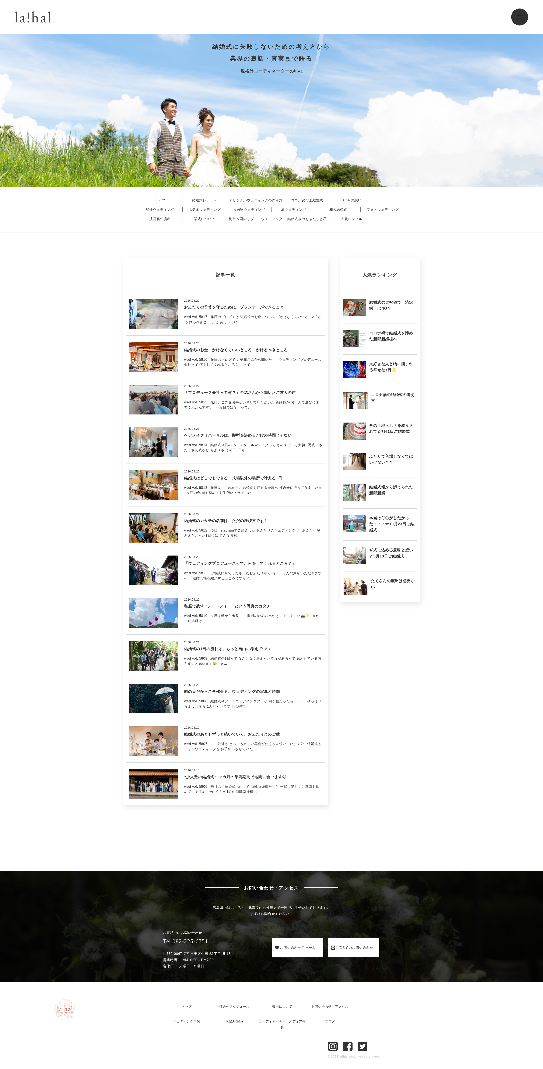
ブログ (330, 1021)
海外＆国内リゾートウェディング (256, 219)
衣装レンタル (351, 219)
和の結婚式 (338, 209)
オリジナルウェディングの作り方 (256, 200)
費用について (282, 1006)
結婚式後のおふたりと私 (307, 219)
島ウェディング (293, 209)
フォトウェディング (383, 209)
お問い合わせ (298, 947)
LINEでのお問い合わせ (355, 947)
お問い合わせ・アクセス (330, 1006)
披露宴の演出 (160, 219)
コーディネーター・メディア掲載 (282, 1024)
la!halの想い (351, 200)
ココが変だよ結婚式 (307, 200)
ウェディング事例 (186, 1021)
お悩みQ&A (235, 1021)
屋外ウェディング (160, 209)
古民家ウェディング (249, 209)
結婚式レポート (204, 200)
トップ (160, 200)
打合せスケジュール (234, 1006)
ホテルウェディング (205, 209)
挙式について (204, 219)
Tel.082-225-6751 (185, 941)
